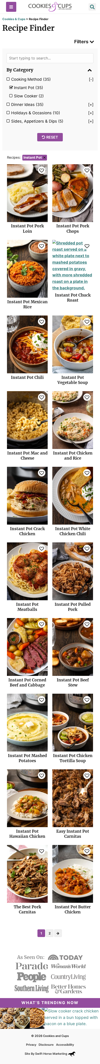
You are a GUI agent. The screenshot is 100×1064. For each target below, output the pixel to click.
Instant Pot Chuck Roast (73, 298)
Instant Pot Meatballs (27, 607)
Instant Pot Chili (27, 377)
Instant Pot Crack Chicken (27, 531)
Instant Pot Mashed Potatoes (27, 758)
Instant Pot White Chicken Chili (72, 531)
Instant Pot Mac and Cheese (27, 456)
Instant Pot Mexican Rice (27, 304)
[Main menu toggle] (11, 7)
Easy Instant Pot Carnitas (72, 834)
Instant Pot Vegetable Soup (72, 380)
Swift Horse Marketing (51, 1053)
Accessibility (65, 1044)
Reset (52, 137)
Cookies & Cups (13, 19)
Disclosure (46, 1044)
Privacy (31, 1044)
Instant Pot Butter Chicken (73, 909)
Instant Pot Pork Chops (72, 228)
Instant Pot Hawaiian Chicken (27, 834)
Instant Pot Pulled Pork (73, 607)
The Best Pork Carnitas (27, 909)
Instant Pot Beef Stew (73, 682)
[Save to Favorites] (41, 170)
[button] (92, 7)
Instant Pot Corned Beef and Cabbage (27, 682)
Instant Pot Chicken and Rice (73, 456)
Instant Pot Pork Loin (27, 228)
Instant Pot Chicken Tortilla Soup (73, 758)
